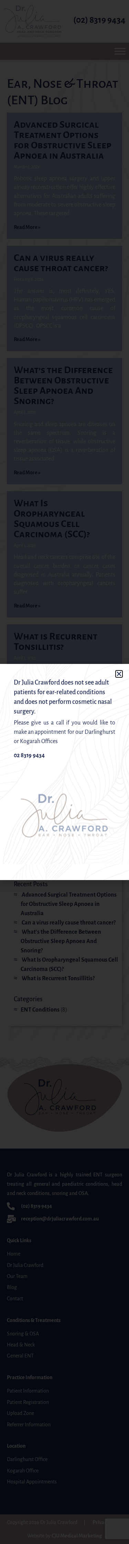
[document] (64, 772)
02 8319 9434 (29, 755)
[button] (119, 674)
